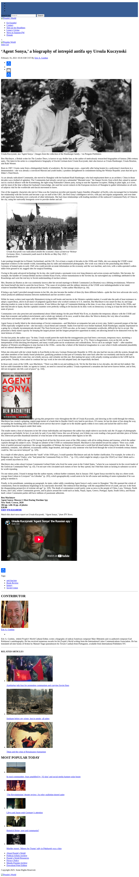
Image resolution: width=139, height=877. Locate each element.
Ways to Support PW (16, 32)
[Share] (72, 63)
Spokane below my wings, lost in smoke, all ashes (28, 718)
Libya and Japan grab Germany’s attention (25, 812)
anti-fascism (12, 580)
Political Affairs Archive (17, 855)
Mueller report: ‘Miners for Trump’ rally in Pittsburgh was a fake (34, 848)
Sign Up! (5, 44)
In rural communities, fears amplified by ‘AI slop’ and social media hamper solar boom (43, 777)
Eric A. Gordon (41, 58)
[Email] (72, 70)
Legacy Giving (13, 30)
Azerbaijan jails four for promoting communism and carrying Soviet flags (38, 685)
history (9, 585)
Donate (10, 35)
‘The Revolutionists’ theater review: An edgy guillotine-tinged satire (35, 794)
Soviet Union (12, 588)
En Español (11, 23)
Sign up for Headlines (16, 28)
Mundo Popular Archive (17, 863)
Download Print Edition (17, 865)
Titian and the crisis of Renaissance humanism (26, 752)
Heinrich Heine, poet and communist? (23, 830)
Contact (10, 25)
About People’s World (16, 853)
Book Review (12, 583)
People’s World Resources (18, 858)
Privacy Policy (13, 860)
